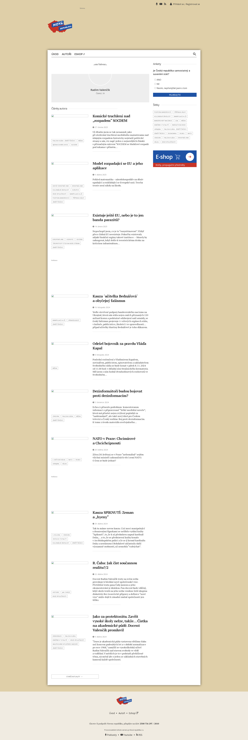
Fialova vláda (67, 416)
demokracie (57, 636)
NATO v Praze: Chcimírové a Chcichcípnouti (114, 440)
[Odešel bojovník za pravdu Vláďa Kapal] (69, 353)
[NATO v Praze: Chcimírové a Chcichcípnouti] (69, 447)
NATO (70, 460)
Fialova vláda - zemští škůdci (64, 141)
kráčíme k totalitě (60, 640)
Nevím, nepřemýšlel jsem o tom (172, 88)
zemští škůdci (58, 202)
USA (176, 121)
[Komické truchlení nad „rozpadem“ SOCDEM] (69, 126)
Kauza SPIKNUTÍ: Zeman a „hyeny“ (113, 514)
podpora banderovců (61, 198)
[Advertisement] (140, 27)
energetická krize (179, 125)
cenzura (56, 416)
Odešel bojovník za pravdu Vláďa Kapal (119, 345)
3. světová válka (59, 460)
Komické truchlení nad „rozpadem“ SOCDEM (111, 118)
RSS (140, 734)
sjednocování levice (60, 145)
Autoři (66, 54)
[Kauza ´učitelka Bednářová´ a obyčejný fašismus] (69, 306)
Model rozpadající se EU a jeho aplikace (118, 165)
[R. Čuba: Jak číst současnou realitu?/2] (69, 575)
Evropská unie (77, 186)
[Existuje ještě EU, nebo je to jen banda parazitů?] (69, 225)
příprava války (78, 198)
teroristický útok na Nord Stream (66, 243)
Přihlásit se (178, 4)
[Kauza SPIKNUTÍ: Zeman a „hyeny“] (69, 521)
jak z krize (66, 592)
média (80, 141)
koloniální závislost (61, 190)
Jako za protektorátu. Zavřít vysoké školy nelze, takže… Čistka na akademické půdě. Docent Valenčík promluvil (120, 623)
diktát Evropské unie (61, 186)
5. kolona (56, 535)
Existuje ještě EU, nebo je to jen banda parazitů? (118, 217)
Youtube (127, 734)
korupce (75, 190)
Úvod (55, 54)
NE (158, 84)
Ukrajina (56, 464)
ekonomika (172, 133)
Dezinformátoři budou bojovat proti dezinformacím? (117, 393)
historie (56, 592)
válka (64, 464)
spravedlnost (73, 320)
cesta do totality (60, 539)
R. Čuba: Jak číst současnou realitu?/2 (115, 565)
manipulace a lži (76, 194)
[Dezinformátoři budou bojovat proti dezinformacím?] (69, 401)
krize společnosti (59, 194)
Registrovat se (193, 4)
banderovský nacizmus (163, 121)
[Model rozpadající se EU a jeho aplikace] (69, 172)
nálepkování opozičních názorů (65, 644)
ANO (159, 79)
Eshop (78, 54)
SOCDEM (74, 145)
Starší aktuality (74, 676)
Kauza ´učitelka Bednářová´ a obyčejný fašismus (115, 298)
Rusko (78, 460)
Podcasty (112, 734)
